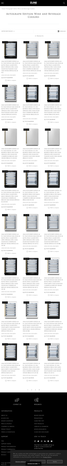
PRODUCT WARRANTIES (8, 449)
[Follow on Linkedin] (45, 441)
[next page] (39, 390)
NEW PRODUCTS (39, 423)
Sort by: (7, 31)
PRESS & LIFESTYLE (6, 423)
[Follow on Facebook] (35, 441)
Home (3, 9)
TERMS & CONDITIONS (8, 432)
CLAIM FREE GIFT (39, 421)
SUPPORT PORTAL (6, 444)
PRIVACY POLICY (6, 429)
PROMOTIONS (38, 418)
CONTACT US (17, 404)
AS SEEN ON (5, 418)
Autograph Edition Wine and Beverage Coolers (20, 9)
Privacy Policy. (47, 457)
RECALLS (3, 455)
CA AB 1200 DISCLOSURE (41, 432)
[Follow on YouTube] (51, 441)
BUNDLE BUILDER (39, 415)
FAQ (2, 441)
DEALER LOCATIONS (7, 421)
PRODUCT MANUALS (7, 452)
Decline (55, 462)
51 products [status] (39, 36)
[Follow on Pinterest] (48, 441)
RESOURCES (38, 404)
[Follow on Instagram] (41, 441)
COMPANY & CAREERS (7, 426)
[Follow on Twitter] (38, 441)
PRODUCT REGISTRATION (8, 446)
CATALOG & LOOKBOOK (41, 426)
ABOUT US (4, 415)
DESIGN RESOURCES (40, 429)
